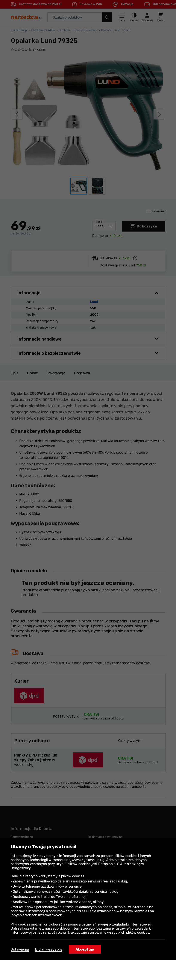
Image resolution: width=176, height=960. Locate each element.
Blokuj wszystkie (48, 949)
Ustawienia (20, 949)
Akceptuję (85, 949)
